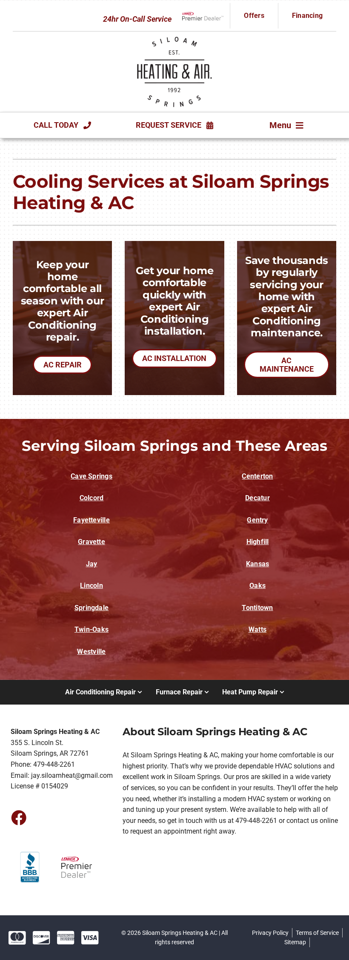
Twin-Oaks (91, 629)
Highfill (257, 542)
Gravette (91, 542)
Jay (91, 564)
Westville (91, 652)
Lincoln (91, 586)
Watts (257, 629)
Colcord (92, 498)
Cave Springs (91, 476)
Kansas (257, 564)
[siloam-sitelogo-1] (174, 37)
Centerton (257, 476)
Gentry (257, 520)
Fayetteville (91, 520)
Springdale (91, 608)
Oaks (257, 586)
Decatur (257, 498)
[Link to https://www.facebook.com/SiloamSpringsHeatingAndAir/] (18, 817)
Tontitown (257, 608)
